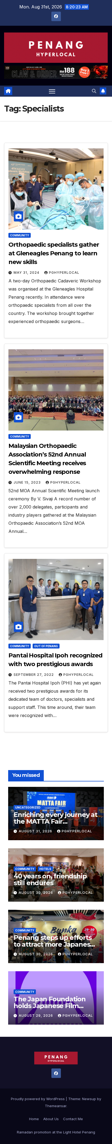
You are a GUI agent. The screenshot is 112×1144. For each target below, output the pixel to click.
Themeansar (55, 1106)
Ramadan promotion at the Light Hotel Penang (56, 1132)
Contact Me (73, 1119)
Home (34, 1119)
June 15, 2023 (28, 482)
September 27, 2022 (34, 675)
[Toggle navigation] (52, 91)
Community (19, 235)
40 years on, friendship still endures (50, 879)
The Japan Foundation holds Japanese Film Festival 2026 (50, 1005)
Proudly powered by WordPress (38, 1099)
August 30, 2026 (36, 893)
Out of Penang (46, 646)
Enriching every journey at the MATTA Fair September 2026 (55, 821)
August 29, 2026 (36, 1015)
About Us (51, 1119)
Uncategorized (28, 807)
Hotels (45, 869)
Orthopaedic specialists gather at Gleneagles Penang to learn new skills (53, 253)
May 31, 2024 (27, 272)
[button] (94, 91)
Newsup (89, 1099)
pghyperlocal (64, 272)
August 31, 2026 (36, 831)
